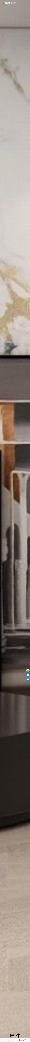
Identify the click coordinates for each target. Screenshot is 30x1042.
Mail (7, 1040)
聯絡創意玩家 (22, 1040)
